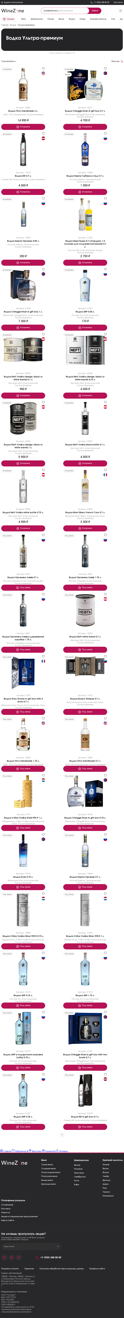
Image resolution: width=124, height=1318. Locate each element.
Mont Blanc (80, 516)
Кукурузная (20, 115)
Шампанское (37, 19)
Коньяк (51, 19)
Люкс (102, 516)
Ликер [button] (82, 19)
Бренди (106, 1180)
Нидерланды (8, 821)
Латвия (4, 180)
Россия (73, 180)
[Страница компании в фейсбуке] (11, 1257)
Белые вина (47, 1180)
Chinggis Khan (82, 115)
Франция (69, 516)
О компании (7, 1205)
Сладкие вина (48, 1169)
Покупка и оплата (10, 1269)
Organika (15, 581)
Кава (76, 1185)
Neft (20, 383)
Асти (76, 1181)
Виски (105, 1169)
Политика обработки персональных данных (61, 1269)
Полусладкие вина (50, 1172)
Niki (77, 250)
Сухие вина (47, 1165)
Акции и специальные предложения (19, 1217)
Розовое (78, 1169)
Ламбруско (80, 1177)
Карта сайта (7, 1220)
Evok (20, 881)
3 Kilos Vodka (22, 821)
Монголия (70, 115)
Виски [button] (61, 19)
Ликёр (106, 1176)
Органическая (93, 180)
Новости (5, 1213)
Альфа (99, 250)
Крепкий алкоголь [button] (98, 19)
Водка (106, 1172)
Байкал (81, 180)
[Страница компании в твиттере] (19, 1257)
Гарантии (29, 1269)
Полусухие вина (49, 1176)
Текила (106, 1192)
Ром (113, 19)
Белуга (78, 702)
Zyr (81, 315)
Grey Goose (17, 705)
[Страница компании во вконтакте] (4, 1257)
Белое (77, 1165)
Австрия (12, 383)
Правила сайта (97, 1269)
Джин (105, 1184)
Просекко (79, 1173)
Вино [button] (23, 19)
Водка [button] (72, 19)
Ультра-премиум (35, 115)
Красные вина (48, 1184)
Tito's (11, 115)
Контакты (5, 1209)
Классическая (97, 115)
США (5, 115)
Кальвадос (108, 1196)
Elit (10, 180)
